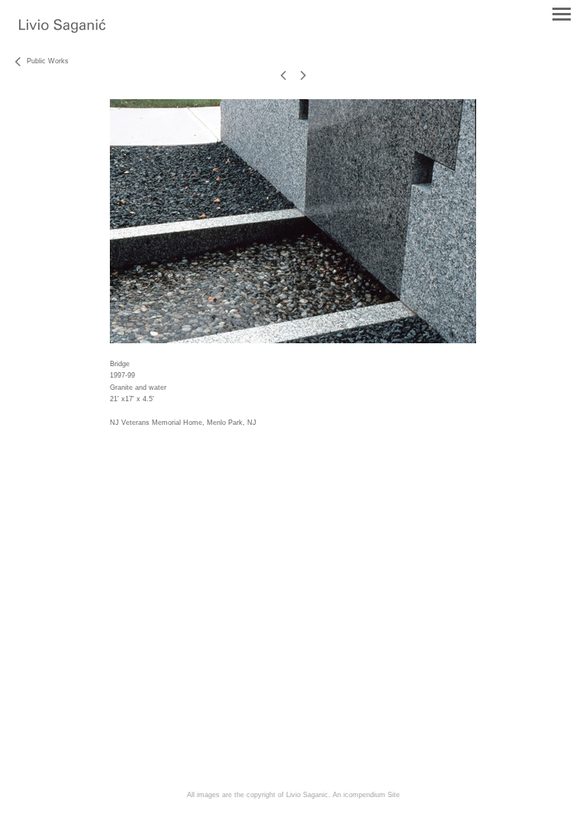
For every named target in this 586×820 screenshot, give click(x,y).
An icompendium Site (366, 795)
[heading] (62, 29)
